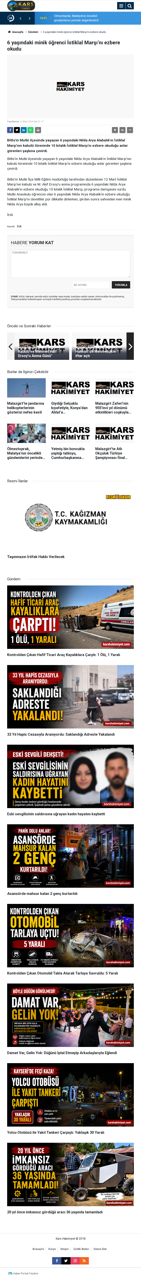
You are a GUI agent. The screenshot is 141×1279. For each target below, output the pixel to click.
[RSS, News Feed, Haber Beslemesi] (84, 1260)
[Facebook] (10, 130)
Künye (52, 1249)
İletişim (64, 1249)
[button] (115, 130)
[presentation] (20, 18)
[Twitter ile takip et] (65, 1260)
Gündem (33, 32)
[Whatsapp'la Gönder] (30, 130)
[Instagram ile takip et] (75, 1260)
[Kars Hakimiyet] (21, 5)
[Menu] (121, 5)
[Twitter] (17, 130)
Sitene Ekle (100, 1249)
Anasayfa (17, 32)
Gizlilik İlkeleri (81, 1249)
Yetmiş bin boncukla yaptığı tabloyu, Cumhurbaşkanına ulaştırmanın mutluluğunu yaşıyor (76, 18)
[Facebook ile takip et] (56, 1260)
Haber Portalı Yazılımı (25, 1273)
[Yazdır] (38, 130)
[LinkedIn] (24, 130)
